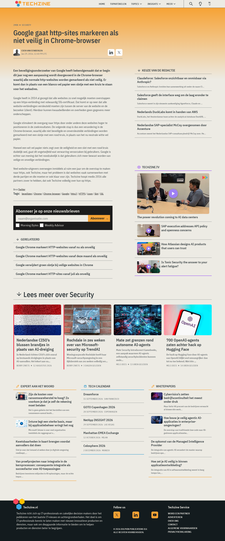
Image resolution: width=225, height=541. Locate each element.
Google (65, 193)
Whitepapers (166, 386)
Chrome (38, 193)
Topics (135, 3)
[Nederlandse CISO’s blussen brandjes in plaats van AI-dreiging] (37, 320)
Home (102, 3)
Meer (170, 3)
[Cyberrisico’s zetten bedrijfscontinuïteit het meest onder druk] (157, 401)
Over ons (173, 520)
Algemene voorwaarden (182, 528)
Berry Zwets (23, 365)
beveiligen (27, 193)
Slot (96, 193)
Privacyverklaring (179, 531)
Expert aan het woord (37, 386)
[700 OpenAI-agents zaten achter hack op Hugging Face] (188, 320)
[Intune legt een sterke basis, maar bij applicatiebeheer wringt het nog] (21, 427)
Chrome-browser (51, 193)
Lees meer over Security (58, 294)
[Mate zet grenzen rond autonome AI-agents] (137, 320)
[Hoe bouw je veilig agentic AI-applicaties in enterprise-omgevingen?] (157, 425)
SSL (102, 193)
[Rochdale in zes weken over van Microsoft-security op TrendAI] (87, 320)
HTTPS (82, 193)
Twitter (21, 189)
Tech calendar (99, 386)
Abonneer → (99, 218)
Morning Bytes (30, 225)
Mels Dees (121, 364)
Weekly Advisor (54, 225)
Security (26, 25)
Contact (173, 524)
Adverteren (175, 517)
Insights (153, 3)
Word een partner (179, 513)
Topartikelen (118, 3)
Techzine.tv (150, 167)
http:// (74, 193)
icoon (90, 193)
